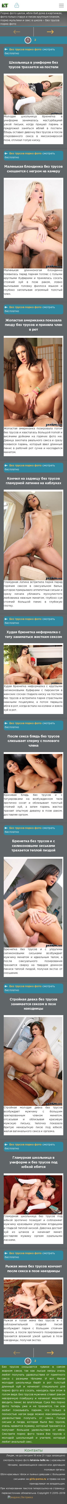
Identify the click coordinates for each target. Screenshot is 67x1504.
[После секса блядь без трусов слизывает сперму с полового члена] (33, 773)
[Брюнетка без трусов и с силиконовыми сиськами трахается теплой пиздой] (33, 903)
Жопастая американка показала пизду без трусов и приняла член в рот (33, 325)
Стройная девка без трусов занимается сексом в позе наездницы (33, 1004)
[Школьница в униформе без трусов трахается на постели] (33, 95)
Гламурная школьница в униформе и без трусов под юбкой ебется (33, 1162)
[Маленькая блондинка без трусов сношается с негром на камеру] (33, 224)
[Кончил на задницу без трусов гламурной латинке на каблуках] (33, 536)
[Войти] (16, 5)
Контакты (33, 1450)
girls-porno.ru (37, 1479)
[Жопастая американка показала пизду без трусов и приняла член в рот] (33, 382)
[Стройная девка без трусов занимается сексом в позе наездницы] (33, 1061)
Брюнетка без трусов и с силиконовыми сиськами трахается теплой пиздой (33, 846)
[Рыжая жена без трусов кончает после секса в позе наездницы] (33, 1299)
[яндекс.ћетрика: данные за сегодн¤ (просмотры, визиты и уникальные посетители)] (20, 1497)
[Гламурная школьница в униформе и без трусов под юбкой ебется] (33, 1195)
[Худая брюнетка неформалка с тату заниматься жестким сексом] (33, 665)
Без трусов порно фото (25, 49)
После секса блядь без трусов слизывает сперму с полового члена (33, 741)
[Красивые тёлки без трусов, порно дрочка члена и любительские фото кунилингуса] (5, 5)
